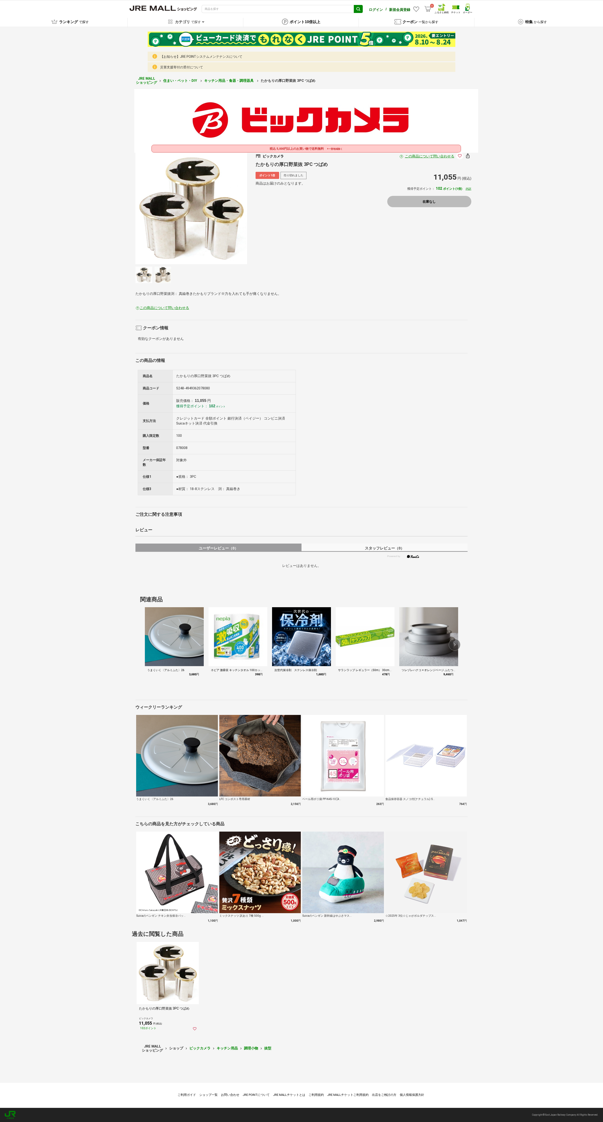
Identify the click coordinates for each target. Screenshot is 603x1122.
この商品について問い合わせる (429, 156)
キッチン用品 (227, 1048)
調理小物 (251, 1048)
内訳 (468, 188)
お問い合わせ (230, 1095)
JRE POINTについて (256, 1095)
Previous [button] (171, 208)
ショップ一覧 (208, 1095)
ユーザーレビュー (218, 548)
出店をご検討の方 (384, 1095)
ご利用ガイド (187, 1095)
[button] (454, 645)
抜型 (267, 1048)
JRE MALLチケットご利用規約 (348, 1095)
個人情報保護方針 (412, 1095)
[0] (427, 9)
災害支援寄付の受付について (181, 67)
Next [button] (211, 208)
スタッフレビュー (384, 548)
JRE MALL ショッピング (146, 80)
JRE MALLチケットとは (289, 1095)
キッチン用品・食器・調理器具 (229, 80)
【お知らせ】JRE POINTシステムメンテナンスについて (201, 56)
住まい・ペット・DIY (180, 80)
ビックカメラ (200, 1048)
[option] (191, 208)
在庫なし (429, 201)
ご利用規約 (316, 1095)
